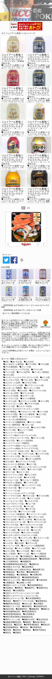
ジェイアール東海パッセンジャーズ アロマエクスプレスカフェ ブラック (38, 192)
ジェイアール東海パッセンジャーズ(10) (21, 446)
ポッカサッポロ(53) (31, 533)
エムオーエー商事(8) (13, 388)
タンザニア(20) (36, 469)
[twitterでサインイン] (6, 263)
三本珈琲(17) (27, 556)
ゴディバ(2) (29, 425)
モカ (13, 201)
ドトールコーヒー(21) (14, 501)
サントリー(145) (26, 430)
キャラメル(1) (10, 401)
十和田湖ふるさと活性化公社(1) (18, 569)
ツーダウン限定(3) (12, 485)
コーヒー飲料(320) (12, 425)
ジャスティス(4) (27, 454)
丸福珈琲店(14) (11, 559)
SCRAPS (40, 677)
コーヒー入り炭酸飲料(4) (15, 422)
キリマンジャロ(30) (28, 401)
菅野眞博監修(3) (32, 625)
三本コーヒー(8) (11, 556)
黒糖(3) (18, 633)
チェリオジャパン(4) (13, 477)
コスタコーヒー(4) (28, 412)
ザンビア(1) (10, 441)
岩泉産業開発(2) (36, 585)
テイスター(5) (10, 488)
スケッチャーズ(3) (12, 456)
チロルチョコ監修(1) (13, 483)
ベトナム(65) (10, 530)
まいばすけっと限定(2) (14, 364)
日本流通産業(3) (34, 598)
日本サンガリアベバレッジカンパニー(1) (21, 596)
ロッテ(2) (37, 551)
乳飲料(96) (45, 559)
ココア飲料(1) (10, 412)
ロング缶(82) (10, 554)
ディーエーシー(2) (28, 488)
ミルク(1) (9, 543)
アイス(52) (32, 364)
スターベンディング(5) (14, 459)
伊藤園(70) (26, 561)
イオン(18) (9, 375)
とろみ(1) (29, 362)
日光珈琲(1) (19, 590)
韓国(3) (28, 630)
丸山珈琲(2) (41, 556)
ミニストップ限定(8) (30, 540)
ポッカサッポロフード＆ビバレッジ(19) (21, 535)
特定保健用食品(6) (12, 611)
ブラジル (15, 100)
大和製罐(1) (10, 575)
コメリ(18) (43, 412)
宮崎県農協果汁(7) (12, 577)
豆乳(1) (25, 627)
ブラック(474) (26, 519)
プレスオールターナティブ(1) (17, 527)
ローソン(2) (24, 554)
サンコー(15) (10, 430)
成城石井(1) (43, 588)
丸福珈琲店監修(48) (29, 559)
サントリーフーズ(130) (14, 433)
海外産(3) (28, 606)
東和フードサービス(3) (24, 601)
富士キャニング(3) (12, 580)
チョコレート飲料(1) (30, 480)
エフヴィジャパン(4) (35, 385)
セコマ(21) (9, 462)
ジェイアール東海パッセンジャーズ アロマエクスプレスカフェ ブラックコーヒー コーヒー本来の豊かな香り (38, 60)
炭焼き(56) (9, 609)
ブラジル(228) (11, 519)
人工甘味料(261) (11, 561)
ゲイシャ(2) (10, 406)
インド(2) (46, 377)
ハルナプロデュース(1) (14, 504)
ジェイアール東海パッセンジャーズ (20, 33)
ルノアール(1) (39, 548)
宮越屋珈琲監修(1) (31, 577)
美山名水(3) (43, 619)
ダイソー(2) (10, 472)
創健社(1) (35, 564)
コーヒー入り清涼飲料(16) (15, 419)
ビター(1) (31, 509)
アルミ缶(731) (24, 372)
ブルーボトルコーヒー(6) (15, 522)
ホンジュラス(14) (12, 533)
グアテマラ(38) (33, 404)
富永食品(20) (29, 580)
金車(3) (18, 630)
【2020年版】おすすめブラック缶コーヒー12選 (22, 310)
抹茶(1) (8, 590)
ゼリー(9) (32, 464)
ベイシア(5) (37, 527)
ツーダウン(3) (31, 483)
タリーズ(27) (20, 469)
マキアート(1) (10, 538)
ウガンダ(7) (28, 380)
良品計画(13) (40, 622)
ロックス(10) (24, 551)
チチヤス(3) (30, 477)
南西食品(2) (10, 572)
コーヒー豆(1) (35, 422)
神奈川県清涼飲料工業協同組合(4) (19, 617)
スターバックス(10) (32, 456)
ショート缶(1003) (26, 441)
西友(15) (46, 625)
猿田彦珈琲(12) (30, 611)
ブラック (41, 67)
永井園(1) (39, 604)
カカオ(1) (23, 390)
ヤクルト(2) (32, 543)
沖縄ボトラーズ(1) (12, 606)
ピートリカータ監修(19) (15, 514)
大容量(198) (37, 575)
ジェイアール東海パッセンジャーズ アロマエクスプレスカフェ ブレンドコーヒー (12, 92)
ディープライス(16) (13, 496)
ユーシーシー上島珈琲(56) (33, 546)
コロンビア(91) (11, 414)
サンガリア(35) (39, 427)
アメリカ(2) (10, 372)
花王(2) (19, 625)
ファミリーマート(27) (37, 514)
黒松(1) (8, 633)
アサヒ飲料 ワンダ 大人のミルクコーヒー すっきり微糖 (25, 283)
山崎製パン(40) (25, 583)
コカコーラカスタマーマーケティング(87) (22, 409)
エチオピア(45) (30, 383)
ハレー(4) (31, 504)
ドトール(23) (35, 498)
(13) (6, 362)
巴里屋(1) (9, 588)
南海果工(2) (39, 569)
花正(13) (8, 625)
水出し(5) (28, 604)
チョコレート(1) (11, 480)
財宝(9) (8, 630)
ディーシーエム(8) (12, 491)
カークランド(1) (11, 398)
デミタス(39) (44, 496)
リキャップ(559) (23, 548)
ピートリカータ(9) (28, 512)
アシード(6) (26, 367)
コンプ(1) (42, 414)
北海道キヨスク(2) (12, 567)
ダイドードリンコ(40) (14, 475)
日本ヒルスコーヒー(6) (14, 598)
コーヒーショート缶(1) (31, 417)
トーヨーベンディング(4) (15, 498)
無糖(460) (35, 609)
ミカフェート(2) (42, 538)
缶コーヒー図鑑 (14, 677)
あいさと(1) (17, 362)
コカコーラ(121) (25, 406)
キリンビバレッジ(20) (14, 404)
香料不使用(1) (40, 630)
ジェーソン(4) (10, 454)
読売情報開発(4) (11, 627)
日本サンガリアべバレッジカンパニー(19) (22, 593)
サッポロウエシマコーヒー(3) (17, 427)
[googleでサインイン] (22, 263)
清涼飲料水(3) (41, 606)
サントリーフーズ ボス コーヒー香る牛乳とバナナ (8, 300)
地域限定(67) (34, 572)
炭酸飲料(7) (22, 609)
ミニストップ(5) (11, 540)
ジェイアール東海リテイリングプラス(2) (21, 448)
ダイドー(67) (24, 472)
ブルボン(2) (40, 519)
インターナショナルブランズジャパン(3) (21, 377)
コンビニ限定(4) (27, 414)
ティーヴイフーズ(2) (32, 485)
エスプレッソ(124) (12, 383)
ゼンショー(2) (10, 467)
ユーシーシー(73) (12, 546)
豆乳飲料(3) (36, 627)
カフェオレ (16, 67)
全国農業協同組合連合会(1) (16, 564)
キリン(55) (44, 401)
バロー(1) (29, 506)
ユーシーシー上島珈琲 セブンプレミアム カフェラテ (42, 283)
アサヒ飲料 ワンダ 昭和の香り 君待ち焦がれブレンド (25, 300)
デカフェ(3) (29, 496)
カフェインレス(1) (38, 390)
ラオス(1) (9, 548)
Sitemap (31, 677)
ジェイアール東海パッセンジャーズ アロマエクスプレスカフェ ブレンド (12, 192)
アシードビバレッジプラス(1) (17, 369)
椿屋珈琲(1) (42, 601)
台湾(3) (21, 572)
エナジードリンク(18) (14, 385)
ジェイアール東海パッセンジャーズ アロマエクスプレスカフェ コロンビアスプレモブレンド (12, 160)
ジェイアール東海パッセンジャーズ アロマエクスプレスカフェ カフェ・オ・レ (12, 125)
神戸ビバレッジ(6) (12, 619)
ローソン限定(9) (39, 554)
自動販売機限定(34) (13, 622)
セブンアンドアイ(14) (26, 462)
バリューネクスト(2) (13, 506)
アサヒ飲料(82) (11, 367)
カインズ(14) (10, 390)
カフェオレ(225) (11, 393)
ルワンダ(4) (10, 551)
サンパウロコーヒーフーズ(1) (17, 438)
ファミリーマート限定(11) (15, 517)
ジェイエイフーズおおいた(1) (17, 451)
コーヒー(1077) (11, 417)
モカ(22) (20, 543)
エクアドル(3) (42, 380)
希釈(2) (20, 588)
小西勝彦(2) (10, 583)
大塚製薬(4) (23, 575)
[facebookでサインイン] (14, 263)
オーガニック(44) (33, 388)
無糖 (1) (46, 609)
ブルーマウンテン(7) (38, 522)
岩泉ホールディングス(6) (15, 585)
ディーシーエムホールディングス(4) (19, 493)
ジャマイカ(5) (43, 454)
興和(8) (28, 622)
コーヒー (15, 167)
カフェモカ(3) (28, 393)
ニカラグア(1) (32, 501)
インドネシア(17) (12, 380)
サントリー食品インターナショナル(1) (20, 435)
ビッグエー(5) (10, 512)
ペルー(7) (37, 530)
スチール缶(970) (34, 459)
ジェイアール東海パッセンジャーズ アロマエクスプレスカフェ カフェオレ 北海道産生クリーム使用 (13, 59)
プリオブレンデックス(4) (32, 525)
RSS (24, 677)
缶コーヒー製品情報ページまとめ (16, 313)
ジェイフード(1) (39, 451)
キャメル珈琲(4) (28, 398)
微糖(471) (30, 588)
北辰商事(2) (28, 567)
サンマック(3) (38, 438)
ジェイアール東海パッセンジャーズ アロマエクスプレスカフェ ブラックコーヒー (38, 92)
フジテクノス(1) (37, 517)
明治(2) (8, 601)
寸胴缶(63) (43, 580)
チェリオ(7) (31, 475)
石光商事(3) (29, 614)
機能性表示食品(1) (12, 604)
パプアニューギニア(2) (14, 509)
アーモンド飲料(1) (41, 372)
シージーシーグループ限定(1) (17, 443)
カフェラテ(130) (11, 396)
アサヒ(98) (44, 364)
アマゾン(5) (37, 369)
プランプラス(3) (11, 525)
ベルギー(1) (24, 530)
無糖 (48, 67)
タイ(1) (8, 469)
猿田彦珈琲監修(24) (13, 614)
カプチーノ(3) (28, 396)
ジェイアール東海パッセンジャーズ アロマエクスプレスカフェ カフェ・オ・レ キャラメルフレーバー (38, 160)
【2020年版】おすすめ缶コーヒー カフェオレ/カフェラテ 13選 (25, 306)
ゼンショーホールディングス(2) (33, 467)
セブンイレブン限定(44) (15, 464)
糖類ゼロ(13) (29, 619)
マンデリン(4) (26, 538)
